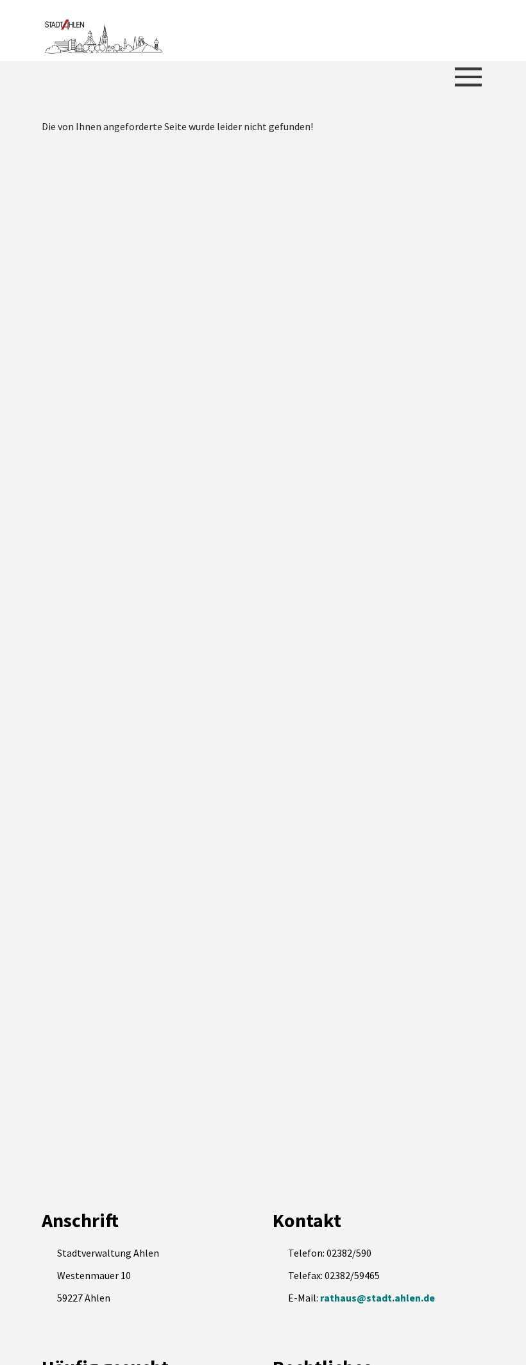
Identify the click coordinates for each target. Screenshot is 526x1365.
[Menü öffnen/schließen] (468, 77)
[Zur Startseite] (103, 30)
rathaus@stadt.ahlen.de (377, 1297)
